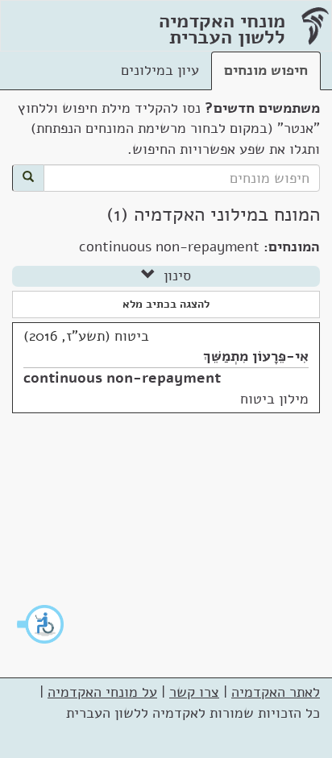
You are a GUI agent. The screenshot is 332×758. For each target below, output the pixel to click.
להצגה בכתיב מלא (166, 304)
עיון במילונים (160, 70)
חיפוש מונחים (266, 70)
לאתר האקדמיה (275, 692)
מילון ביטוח (274, 398)
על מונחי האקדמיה (102, 692)
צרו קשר (194, 692)
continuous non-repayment (122, 377)
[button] (41, 624)
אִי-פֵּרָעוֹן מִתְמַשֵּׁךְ (256, 356)
